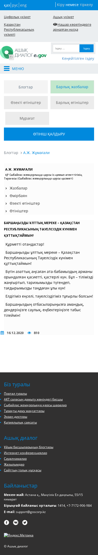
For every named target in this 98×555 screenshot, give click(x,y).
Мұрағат (27, 118)
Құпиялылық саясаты (20, 422)
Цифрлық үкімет (17, 16)
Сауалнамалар (15, 458)
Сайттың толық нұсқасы (22, 470)
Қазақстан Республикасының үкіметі (19, 29)
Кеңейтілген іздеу (78, 58)
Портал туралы (15, 393)
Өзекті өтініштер (26, 102)
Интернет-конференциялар (25, 453)
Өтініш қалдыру (49, 133)
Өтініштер (19, 210)
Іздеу (86, 48)
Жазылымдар (14, 464)
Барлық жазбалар (72, 86)
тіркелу (86, 4)
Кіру (61, 4)
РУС (15, 5)
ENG (23, 5)
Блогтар (26, 86)
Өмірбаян (18, 195)
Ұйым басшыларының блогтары (28, 447)
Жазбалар (18, 188)
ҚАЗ (7, 5)
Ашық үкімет (63, 16)
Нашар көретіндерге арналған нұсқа (72, 27)
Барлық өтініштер (72, 102)
